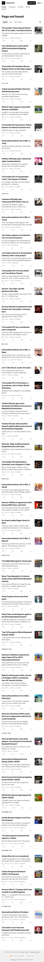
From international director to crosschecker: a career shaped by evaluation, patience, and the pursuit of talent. (16, 371)
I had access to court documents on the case (16, 432)
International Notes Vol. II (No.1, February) (15, 697)
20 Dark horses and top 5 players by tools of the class (15, 783)
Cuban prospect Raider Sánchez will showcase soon (16, 90)
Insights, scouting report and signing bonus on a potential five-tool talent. (15, 113)
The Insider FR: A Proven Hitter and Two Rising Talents (15, 272)
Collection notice (35, 952)
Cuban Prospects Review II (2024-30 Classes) (13, 872)
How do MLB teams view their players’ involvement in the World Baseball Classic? (17, 741)
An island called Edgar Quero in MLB (16, 521)
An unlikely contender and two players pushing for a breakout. (16, 183)
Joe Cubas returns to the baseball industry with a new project (17, 254)
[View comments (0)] (12, 41)
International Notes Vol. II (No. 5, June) (16, 218)
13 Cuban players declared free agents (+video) (15, 837)
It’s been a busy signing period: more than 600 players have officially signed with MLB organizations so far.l (16, 491)
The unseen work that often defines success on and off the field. (15, 73)
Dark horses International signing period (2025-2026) (17, 778)
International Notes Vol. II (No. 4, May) (16, 351)
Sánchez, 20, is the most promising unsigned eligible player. (14, 95)
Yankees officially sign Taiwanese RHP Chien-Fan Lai (15, 200)
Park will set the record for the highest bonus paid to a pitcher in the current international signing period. (16, 509)
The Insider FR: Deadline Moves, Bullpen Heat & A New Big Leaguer (17, 67)
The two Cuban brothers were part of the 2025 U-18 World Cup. (17, 295)
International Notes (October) (15, 912)
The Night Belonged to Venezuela (17, 561)
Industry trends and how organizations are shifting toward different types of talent (16, 765)
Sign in (39, 3)
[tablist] (12, 22)
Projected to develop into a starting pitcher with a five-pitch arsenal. (15, 165)
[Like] (3, 189)
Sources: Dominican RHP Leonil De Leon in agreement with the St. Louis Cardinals (16, 716)
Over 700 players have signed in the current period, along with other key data (17, 223)
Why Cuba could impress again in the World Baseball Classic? (17, 615)
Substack (13, 960)
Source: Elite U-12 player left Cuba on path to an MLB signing (17, 890)
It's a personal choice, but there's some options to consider (16, 748)
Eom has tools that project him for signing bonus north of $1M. (14, 315)
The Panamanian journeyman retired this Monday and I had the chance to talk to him (17, 603)
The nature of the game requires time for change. (17, 34)
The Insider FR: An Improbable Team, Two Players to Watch (15, 178)
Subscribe (31, 3)
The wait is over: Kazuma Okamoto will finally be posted (15, 928)
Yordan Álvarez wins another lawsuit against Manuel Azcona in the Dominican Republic (17, 426)
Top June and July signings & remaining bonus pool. (16, 147)
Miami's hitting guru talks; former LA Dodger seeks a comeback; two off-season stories (17, 677)
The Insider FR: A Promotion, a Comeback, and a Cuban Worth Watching (15, 385)
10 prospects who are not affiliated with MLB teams (16, 638)
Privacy (22, 952)
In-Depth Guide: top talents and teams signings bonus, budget (16, 801)
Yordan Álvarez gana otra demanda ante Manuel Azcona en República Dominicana (17, 406)
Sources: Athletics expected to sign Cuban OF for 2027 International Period (15, 657)
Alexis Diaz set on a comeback (15, 856)
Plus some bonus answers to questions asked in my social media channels (16, 824)
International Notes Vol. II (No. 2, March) (16, 539)
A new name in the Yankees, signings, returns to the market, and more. (15, 702)
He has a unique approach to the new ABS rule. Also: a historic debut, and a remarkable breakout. (15, 277)
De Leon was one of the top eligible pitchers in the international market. (15, 722)
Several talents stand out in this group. (16, 841)
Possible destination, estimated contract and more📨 (16, 934)
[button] (3, 7)
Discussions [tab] (18, 22)
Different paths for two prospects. (14, 130)
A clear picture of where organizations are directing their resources (16, 55)
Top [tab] (11, 22)
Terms (27, 952)
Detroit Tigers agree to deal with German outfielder (16, 108)
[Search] (40, 22)
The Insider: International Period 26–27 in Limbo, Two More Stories (17, 29)
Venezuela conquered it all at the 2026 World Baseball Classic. (16, 565)
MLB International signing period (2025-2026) (16, 796)
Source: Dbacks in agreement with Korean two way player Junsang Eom (17, 309)
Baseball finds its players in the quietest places (16, 392)
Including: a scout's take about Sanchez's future (17, 450)
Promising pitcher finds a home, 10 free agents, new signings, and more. (16, 545)
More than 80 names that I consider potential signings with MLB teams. (15, 878)
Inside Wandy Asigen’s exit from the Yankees (16, 819)
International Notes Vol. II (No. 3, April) (16, 485)
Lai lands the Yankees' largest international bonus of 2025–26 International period (13, 205)
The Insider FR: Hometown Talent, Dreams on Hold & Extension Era (17, 126)
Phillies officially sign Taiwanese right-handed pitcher (16, 160)
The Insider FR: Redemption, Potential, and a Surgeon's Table (16, 463)
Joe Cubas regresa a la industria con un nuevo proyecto (16, 236)
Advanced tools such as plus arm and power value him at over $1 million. (15, 664)
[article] (22, 34)
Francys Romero (16, 38)
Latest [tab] (5, 22)
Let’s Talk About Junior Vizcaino (16, 368)
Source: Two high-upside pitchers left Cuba (13, 290)
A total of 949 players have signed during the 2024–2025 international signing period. (15, 916)
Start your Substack (18, 956)
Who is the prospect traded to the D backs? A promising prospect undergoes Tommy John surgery (16, 468)
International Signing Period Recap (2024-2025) (14, 760)
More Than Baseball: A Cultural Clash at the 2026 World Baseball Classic (17, 578)
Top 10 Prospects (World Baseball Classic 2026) (17, 633)
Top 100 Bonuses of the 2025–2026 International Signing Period (15, 48)
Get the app (30, 956)
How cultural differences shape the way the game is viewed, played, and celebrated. (16, 585)
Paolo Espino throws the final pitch (15, 597)
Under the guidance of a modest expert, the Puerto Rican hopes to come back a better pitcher (16, 860)
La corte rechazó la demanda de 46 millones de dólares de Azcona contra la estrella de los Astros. (16, 412)
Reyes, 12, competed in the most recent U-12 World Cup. (16, 896)
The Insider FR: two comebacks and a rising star (16, 328)
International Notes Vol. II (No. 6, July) (16, 142)
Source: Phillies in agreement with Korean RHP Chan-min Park (17, 503)
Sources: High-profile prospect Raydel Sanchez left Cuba (15, 445)
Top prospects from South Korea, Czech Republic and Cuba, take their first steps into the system (16, 356)
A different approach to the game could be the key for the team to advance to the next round (17, 620)
